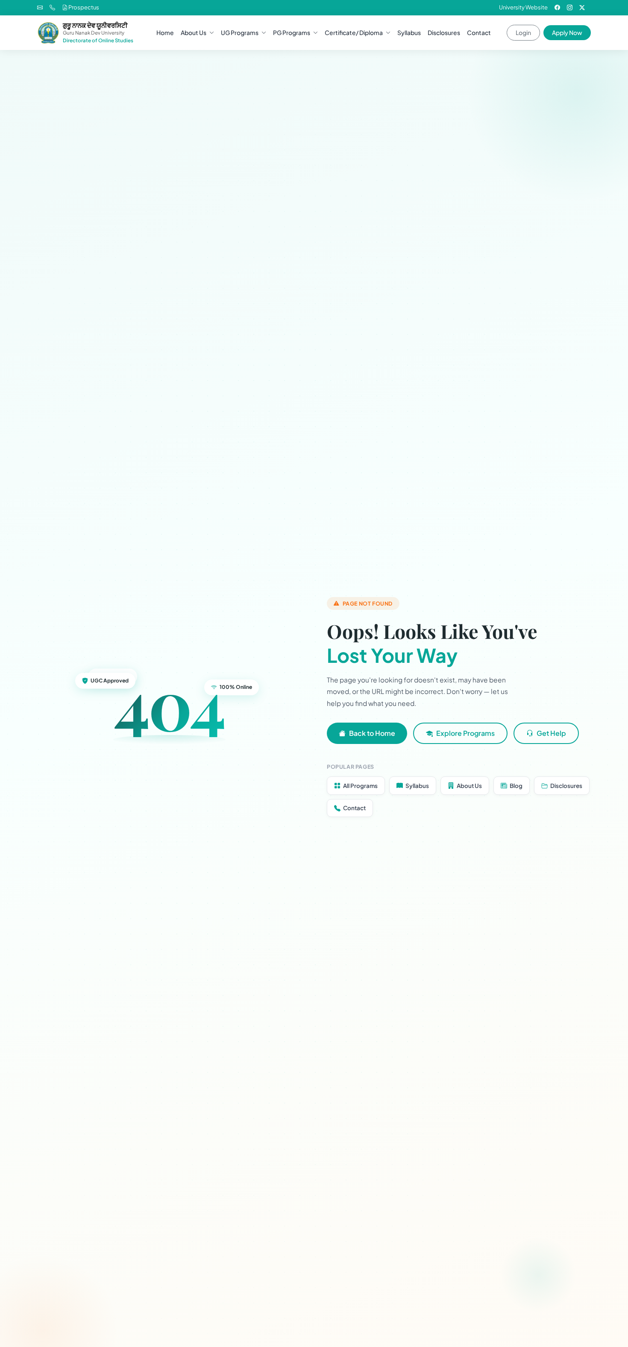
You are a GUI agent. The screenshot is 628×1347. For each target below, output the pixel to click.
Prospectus (83, 7)
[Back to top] (606, 1334)
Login (523, 32)
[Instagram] (569, 7)
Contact (479, 32)
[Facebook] (557, 7)
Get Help (551, 733)
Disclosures (444, 32)
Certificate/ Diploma (354, 32)
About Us (469, 785)
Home (165, 32)
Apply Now (567, 32)
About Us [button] (193, 32)
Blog (516, 785)
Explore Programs (465, 733)
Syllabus (409, 32)
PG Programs (291, 32)
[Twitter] (582, 7)
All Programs (360, 785)
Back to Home (372, 733)
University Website (523, 7)
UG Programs (239, 32)
